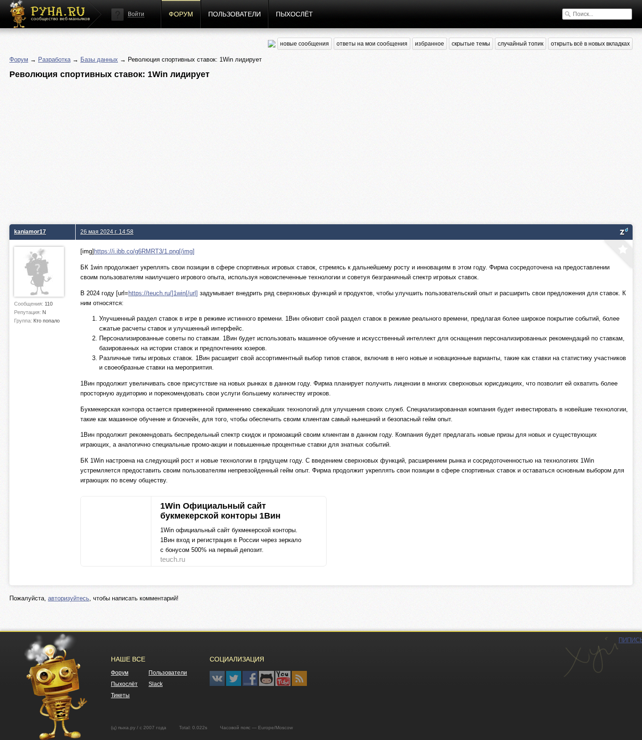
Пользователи (234, 14)
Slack (156, 684)
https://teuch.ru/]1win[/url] (163, 293)
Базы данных (99, 59)
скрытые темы (471, 43)
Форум (181, 14)
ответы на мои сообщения (372, 43)
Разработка (54, 59)
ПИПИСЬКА (591, 657)
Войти (136, 14)
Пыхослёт (294, 14)
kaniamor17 (30, 231)
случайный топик (520, 43)
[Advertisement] (291, 149)
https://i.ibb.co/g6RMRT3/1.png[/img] (144, 251)
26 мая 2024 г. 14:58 (106, 231)
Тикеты (120, 695)
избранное (429, 43)
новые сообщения (304, 43)
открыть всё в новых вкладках (590, 43)
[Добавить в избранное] (617, 255)
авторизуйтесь (68, 598)
